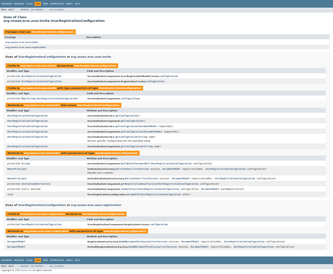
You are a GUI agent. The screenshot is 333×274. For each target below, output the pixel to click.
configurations (130, 98)
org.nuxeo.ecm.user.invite (21, 42)
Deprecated (57, 4)
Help (77, 4)
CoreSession (141, 169)
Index (69, 4)
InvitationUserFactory (35, 183)
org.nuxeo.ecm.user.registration (25, 47)
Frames (24, 9)
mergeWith (133, 194)
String (31, 98)
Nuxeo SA (26, 270)
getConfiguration (126, 115)
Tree (45, 4)
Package (19, 4)
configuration (169, 76)
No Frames (37, 9)
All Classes (57, 9)
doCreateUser (123, 169)
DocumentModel (148, 126)
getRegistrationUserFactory (139, 183)
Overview (6, 4)
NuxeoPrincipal (17, 169)
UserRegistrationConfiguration (53, 32)
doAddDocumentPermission (135, 241)
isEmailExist (129, 189)
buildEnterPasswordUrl (135, 163)
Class (29, 4)
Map (23, 98)
